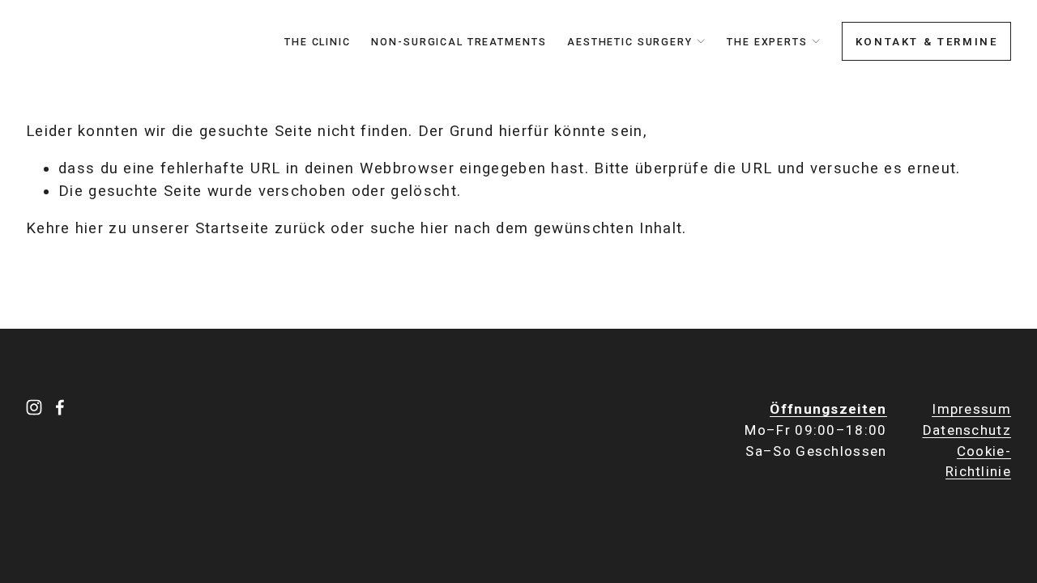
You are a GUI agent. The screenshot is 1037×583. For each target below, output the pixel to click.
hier (89, 228)
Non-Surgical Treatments (458, 42)
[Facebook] (60, 407)
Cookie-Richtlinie (978, 461)
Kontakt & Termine (927, 42)
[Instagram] (34, 407)
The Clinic (317, 42)
